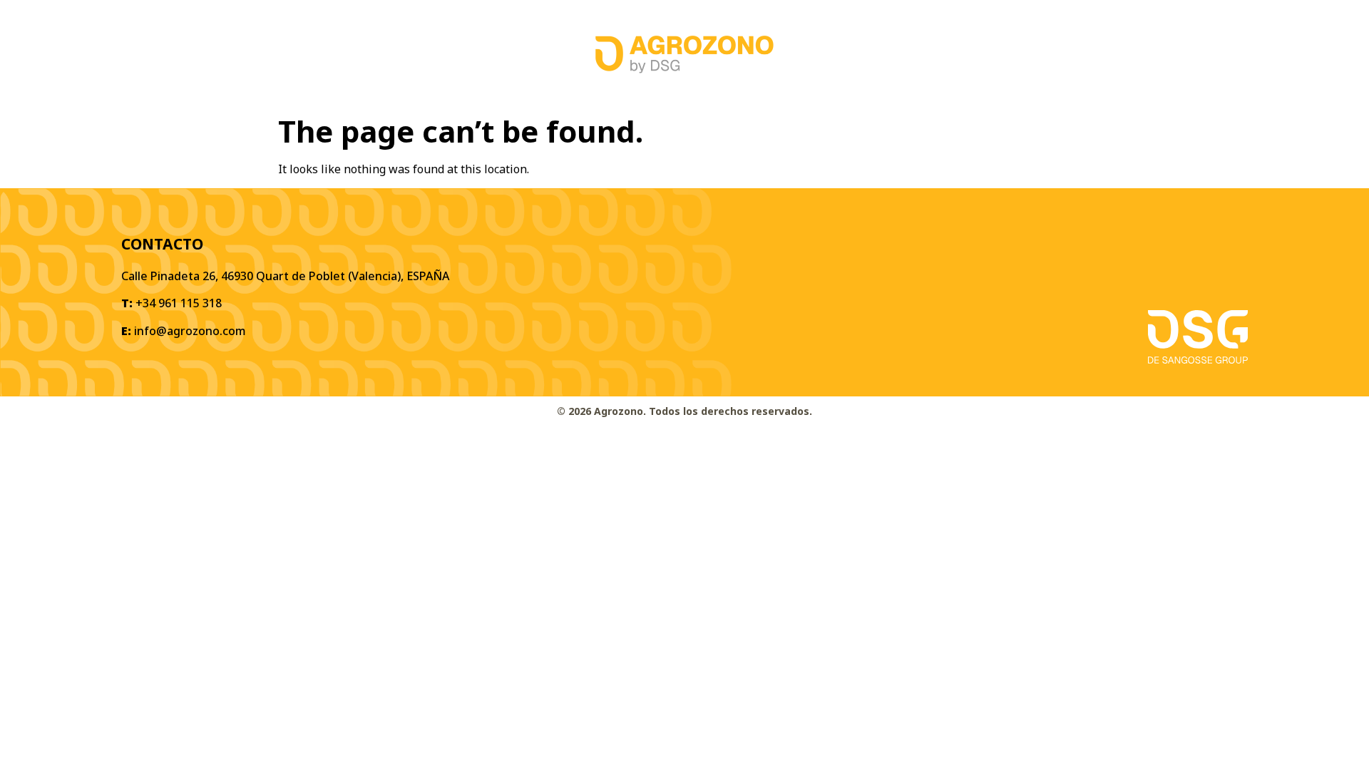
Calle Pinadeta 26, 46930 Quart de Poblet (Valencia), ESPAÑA (285, 276)
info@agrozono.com (190, 331)
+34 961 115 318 (178, 303)
